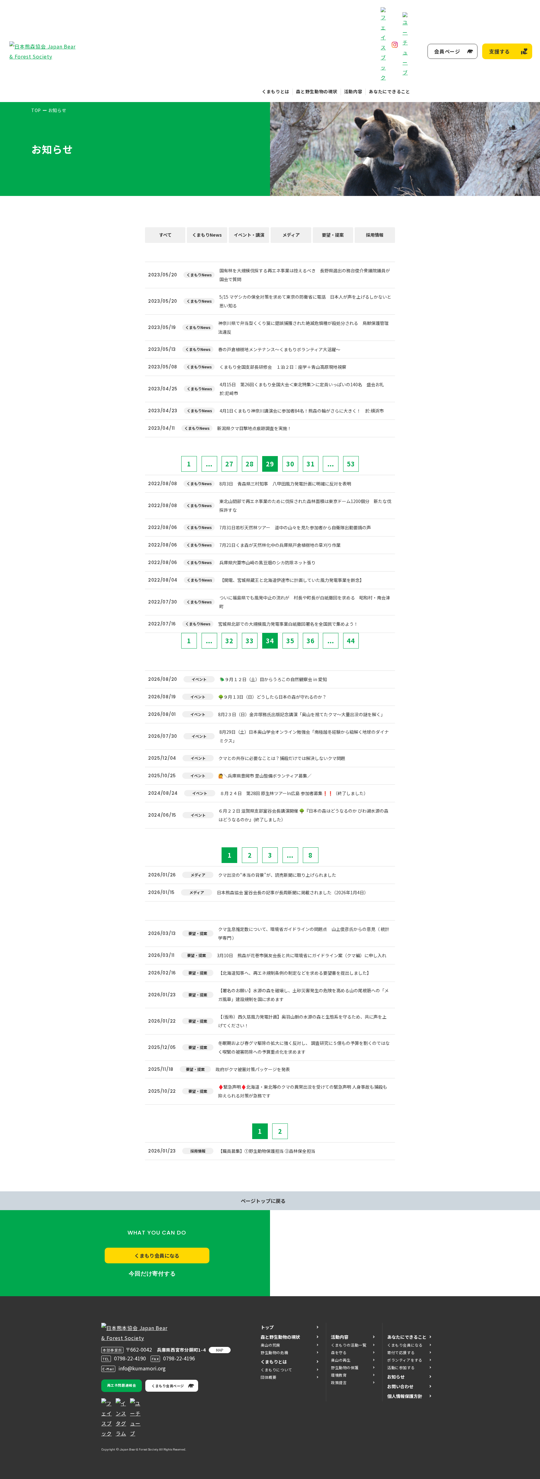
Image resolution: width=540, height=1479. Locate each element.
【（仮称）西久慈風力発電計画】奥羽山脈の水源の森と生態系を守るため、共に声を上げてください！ (302, 1021)
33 (250, 640)
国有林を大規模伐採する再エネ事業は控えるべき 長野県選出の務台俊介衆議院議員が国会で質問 (304, 274)
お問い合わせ (400, 1386)
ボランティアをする (404, 1360)
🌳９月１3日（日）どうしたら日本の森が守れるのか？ (272, 697)
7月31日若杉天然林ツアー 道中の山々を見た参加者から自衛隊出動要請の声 (295, 527)
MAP (219, 1350)
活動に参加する (401, 1367)
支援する (499, 51)
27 (229, 463)
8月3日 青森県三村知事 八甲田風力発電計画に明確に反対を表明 (285, 483)
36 (311, 640)
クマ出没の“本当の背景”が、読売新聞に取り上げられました (277, 875)
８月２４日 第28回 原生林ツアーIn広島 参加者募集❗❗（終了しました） (294, 793)
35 (290, 640)
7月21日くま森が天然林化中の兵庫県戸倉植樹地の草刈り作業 (280, 545)
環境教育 (339, 1375)
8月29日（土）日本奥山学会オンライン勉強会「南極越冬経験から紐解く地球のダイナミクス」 (304, 736)
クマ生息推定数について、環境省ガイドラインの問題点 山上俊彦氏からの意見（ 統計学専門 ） (303, 933)
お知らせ (396, 1377)
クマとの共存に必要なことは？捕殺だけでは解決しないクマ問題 (281, 758)
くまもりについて (276, 1369)
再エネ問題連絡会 (121, 1385)
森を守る (339, 1352)
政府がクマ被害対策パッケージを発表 (253, 1069)
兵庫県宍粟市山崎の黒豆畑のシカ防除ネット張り (267, 562)
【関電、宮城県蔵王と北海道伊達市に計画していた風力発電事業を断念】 (292, 580)
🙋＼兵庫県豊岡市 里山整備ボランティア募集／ (265, 776)
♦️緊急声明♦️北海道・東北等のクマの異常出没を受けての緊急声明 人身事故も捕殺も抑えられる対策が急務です (302, 1091)
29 (270, 463)
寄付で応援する (401, 1352)
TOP (36, 110)
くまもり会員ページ (168, 1385)
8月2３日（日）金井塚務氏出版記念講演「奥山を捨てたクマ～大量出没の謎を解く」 (301, 714)
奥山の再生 (341, 1360)
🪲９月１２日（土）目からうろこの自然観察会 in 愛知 (273, 679)
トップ (267, 1327)
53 (351, 463)
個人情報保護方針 (404, 1396)
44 (351, 640)
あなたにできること (389, 91)
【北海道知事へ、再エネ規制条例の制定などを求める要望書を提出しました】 (294, 973)
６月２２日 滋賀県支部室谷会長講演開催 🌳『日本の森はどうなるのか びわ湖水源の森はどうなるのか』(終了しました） (303, 815)
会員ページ (447, 51)
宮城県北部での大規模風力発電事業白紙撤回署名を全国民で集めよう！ (288, 624)
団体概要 (268, 1377)
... (209, 463)
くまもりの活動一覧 (348, 1345)
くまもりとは (275, 91)
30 (290, 463)
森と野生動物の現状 (316, 91)
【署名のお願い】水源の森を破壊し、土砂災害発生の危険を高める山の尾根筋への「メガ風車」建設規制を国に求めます (303, 994)
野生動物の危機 (274, 1352)
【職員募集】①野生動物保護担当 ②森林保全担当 (266, 1151)
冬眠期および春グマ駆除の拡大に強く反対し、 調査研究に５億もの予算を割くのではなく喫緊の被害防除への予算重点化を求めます (304, 1047)
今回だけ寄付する (152, 1274)
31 (311, 463)
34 (270, 640)
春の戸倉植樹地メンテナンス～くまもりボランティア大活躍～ (279, 349)
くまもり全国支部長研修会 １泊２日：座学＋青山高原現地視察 (282, 367)
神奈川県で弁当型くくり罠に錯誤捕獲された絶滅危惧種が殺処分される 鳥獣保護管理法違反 (303, 327)
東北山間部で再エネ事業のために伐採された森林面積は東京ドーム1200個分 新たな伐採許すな (305, 505)
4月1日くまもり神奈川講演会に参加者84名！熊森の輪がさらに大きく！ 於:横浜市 (302, 411)
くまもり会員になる (156, 1255)
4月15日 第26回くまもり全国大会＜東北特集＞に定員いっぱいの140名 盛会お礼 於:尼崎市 (304, 388)
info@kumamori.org (142, 1368)
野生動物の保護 (344, 1367)
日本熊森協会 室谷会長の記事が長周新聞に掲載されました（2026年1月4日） (292, 892)
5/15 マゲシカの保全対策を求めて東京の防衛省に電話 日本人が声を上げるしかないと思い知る (305, 301)
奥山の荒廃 (270, 1345)
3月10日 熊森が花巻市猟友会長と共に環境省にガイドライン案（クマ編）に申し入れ (301, 955)
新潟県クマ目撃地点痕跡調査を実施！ (254, 428)
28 (250, 463)
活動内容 (353, 91)
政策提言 (339, 1382)
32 (229, 640)
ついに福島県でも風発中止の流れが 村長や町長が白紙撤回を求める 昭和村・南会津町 (304, 601)
